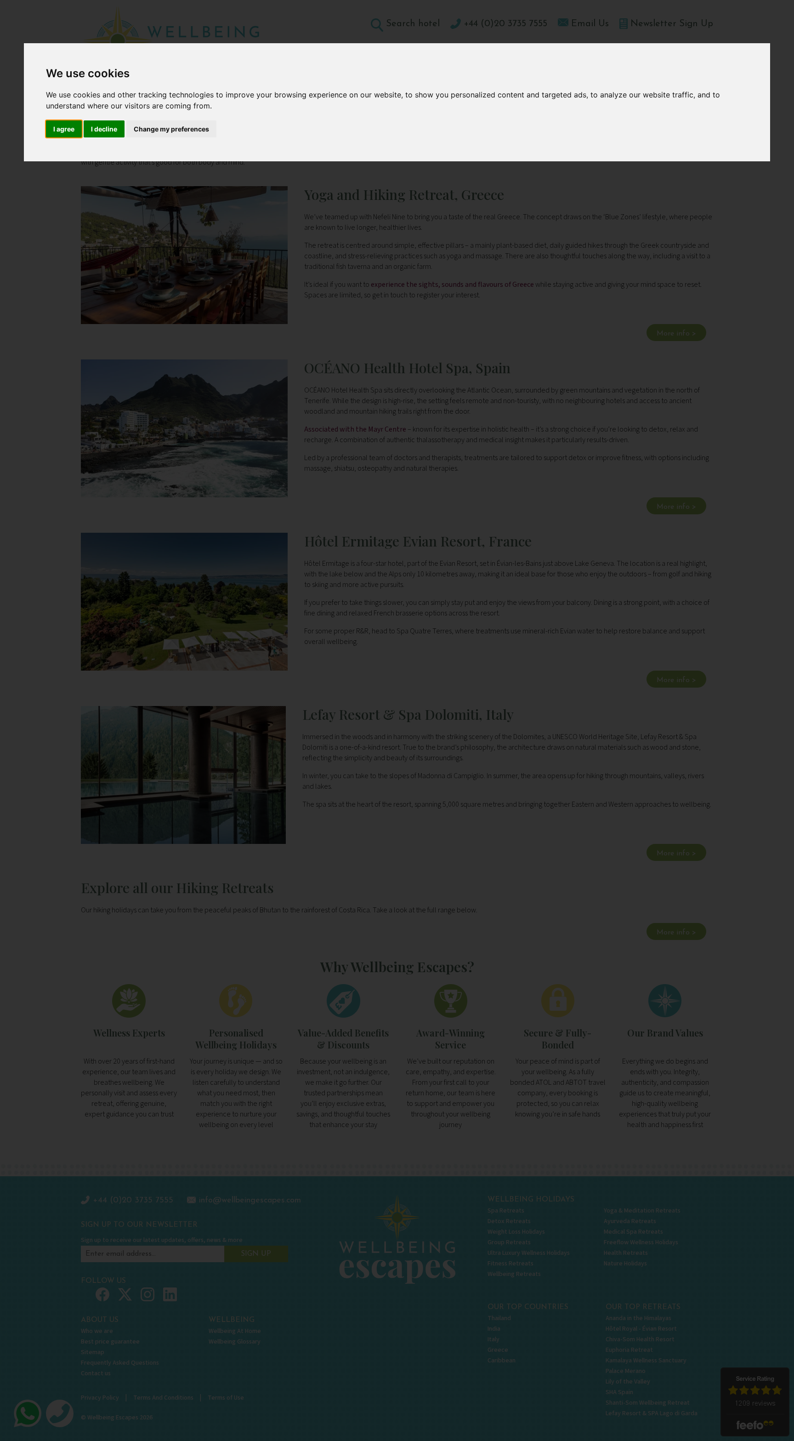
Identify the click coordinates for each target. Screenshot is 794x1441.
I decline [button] (104, 129)
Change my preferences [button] (171, 129)
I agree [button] (63, 129)
